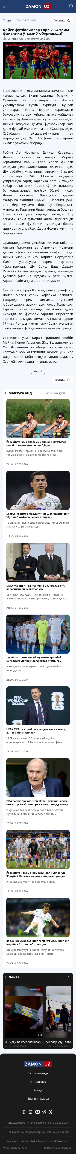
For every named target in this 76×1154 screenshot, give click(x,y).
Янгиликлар (38, 1082)
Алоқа (38, 1090)
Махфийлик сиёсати (15, 1148)
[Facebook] (24, 1112)
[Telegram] (44, 1112)
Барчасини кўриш (56, 393)
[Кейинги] (68, 977)
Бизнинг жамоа (38, 1099)
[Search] (71, 6)
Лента (14, 977)
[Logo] (38, 6)
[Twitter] (51, 1112)
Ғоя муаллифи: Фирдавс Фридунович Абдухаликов (38, 1132)
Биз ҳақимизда (38, 1073)
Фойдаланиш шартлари (58, 1148)
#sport (38, 371)
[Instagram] (31, 1112)
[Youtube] (38, 1112)
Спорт (7, 20)
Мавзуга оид (20, 393)
